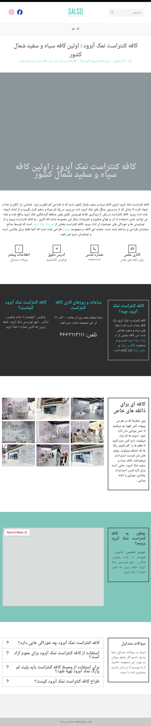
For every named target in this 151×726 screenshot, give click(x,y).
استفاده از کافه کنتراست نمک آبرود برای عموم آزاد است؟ (56, 655)
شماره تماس (94, 255)
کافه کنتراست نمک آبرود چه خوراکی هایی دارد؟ (58, 643)
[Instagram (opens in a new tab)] (11, 12)
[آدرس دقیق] (57, 249)
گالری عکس (132, 255)
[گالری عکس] (132, 249)
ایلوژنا (66, 229)
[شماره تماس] (94, 249)
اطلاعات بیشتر (19, 255)
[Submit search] (112, 13)
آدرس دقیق (56, 255)
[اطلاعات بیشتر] (19, 249)
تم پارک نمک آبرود (43, 224)
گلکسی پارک (128, 345)
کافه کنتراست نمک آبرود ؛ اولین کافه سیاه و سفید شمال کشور (48, 61)
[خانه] (130, 61)
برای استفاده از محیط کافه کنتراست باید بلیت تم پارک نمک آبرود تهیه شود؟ (57, 669)
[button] (52, 643)
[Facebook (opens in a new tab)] (20, 12)
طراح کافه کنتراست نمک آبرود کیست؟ (66, 681)
